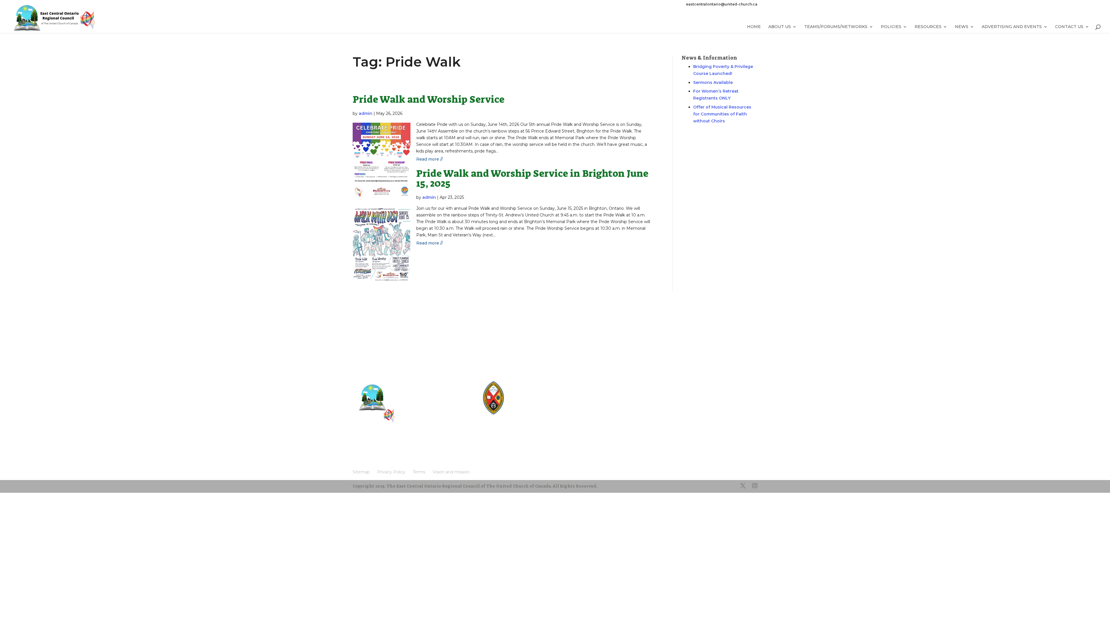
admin (365, 113)
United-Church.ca (532, 383)
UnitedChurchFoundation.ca (542, 399)
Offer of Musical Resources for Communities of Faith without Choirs (722, 114)
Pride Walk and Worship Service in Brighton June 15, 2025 (532, 178)
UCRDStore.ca (529, 414)
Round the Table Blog (536, 393)
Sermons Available (713, 82)
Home (754, 27)
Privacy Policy (394, 445)
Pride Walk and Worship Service (428, 99)
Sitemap (364, 445)
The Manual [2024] (533, 388)
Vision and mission (375, 453)
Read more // (429, 159)
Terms (422, 445)
